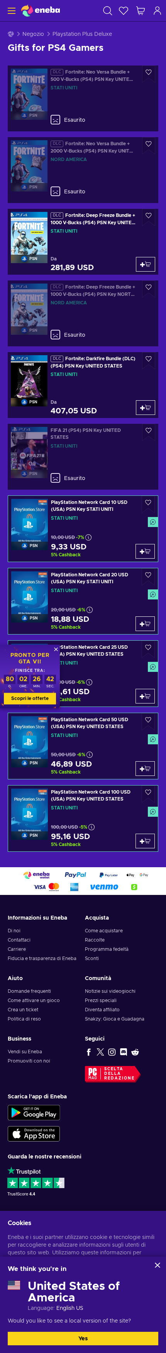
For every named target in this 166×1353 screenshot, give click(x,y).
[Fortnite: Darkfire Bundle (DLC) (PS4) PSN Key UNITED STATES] (83, 385)
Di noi (14, 930)
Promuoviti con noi (29, 1061)
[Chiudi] (157, 1265)
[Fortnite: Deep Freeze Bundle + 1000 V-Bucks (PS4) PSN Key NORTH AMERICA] (83, 313)
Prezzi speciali (101, 1000)
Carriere (17, 949)
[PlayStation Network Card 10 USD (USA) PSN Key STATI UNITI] (83, 529)
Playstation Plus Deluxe (82, 34)
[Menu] (10, 10)
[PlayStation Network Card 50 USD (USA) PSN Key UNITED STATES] (83, 746)
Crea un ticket (23, 1009)
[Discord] (123, 1051)
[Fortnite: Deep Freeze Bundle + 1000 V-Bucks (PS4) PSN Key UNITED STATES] (83, 242)
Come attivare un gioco (34, 1000)
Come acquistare (104, 930)
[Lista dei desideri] (123, 10)
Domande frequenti (29, 991)
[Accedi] (157, 10)
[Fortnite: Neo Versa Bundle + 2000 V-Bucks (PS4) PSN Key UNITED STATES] (83, 170)
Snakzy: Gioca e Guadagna (114, 1019)
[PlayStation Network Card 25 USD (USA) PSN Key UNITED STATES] (83, 674)
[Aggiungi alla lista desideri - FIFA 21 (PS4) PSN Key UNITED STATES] (148, 432)
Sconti (92, 958)
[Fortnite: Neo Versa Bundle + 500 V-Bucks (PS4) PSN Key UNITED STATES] (83, 98)
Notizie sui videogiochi (110, 991)
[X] (100, 1051)
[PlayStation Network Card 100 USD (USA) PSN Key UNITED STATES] (83, 818)
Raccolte (95, 940)
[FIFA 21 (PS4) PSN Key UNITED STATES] (83, 457)
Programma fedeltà (107, 949)
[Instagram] (112, 1051)
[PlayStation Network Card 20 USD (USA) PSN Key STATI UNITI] (83, 601)
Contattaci (19, 940)
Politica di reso (24, 1019)
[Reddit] (135, 1051)
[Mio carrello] (140, 10)
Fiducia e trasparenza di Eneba (42, 958)
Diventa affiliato (102, 1009)
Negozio (33, 34)
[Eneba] (40, 11)
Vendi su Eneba (25, 1051)
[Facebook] (89, 1051)
